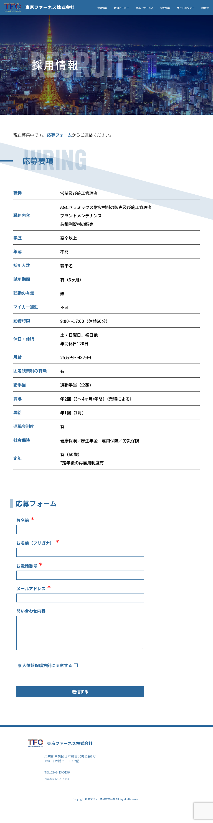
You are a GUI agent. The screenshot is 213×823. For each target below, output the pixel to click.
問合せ (205, 8)
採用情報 (165, 8)
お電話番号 (29, 565)
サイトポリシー (185, 8)
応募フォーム (59, 135)
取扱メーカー (121, 8)
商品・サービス (144, 8)
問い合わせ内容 (30, 611)
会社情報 (102, 8)
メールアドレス (33, 588)
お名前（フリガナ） (37, 542)
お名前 (25, 519)
